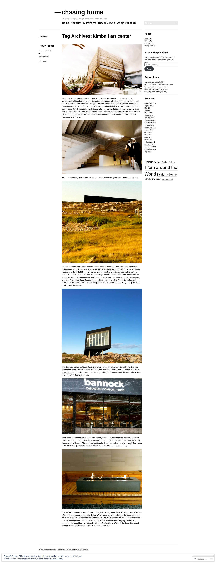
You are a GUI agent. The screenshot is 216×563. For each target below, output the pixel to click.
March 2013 (148, 113)
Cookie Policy (57, 558)
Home (65, 22)
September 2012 (150, 127)
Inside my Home (167, 174)
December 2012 (150, 120)
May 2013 (147, 108)
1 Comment (43, 61)
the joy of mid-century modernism (156, 86)
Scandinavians (76, 114)
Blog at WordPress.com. (47, 549)
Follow (149, 69)
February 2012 (149, 142)
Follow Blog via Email (156, 52)
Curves (157, 161)
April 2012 (147, 137)
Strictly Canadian (126, 22)
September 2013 (150, 103)
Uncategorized (44, 56)
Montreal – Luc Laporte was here (156, 89)
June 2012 (148, 132)
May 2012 (147, 134)
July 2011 (147, 151)
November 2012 (150, 122)
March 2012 (148, 139)
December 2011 (150, 146)
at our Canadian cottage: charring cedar (158, 84)
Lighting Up (89, 22)
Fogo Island (67, 372)
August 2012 (148, 130)
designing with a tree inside (154, 82)
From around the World (160, 170)
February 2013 (149, 115)
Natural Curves (106, 22)
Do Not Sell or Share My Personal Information (73, 549)
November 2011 (150, 149)
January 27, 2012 (45, 51)
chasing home (82, 11)
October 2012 (149, 125)
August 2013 (148, 105)
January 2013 (149, 117)
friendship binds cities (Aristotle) (155, 91)
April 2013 (147, 110)
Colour (149, 162)
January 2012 (149, 144)
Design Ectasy (168, 161)
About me (76, 22)
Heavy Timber (46, 45)
